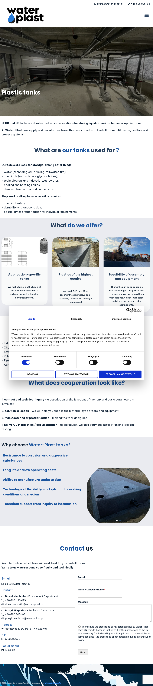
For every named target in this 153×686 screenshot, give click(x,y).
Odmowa (33, 374)
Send (82, 652)
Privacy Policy (66, 672)
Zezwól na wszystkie (120, 374)
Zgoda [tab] (31, 319)
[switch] (59, 362)
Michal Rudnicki (53, 683)
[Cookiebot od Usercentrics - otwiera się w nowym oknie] (128, 310)
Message (83, 602)
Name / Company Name (91, 589)
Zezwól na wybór (76, 374)
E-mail (82, 577)
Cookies (84, 672)
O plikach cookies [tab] (121, 319)
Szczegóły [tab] (76, 319)
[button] (146, 15)
